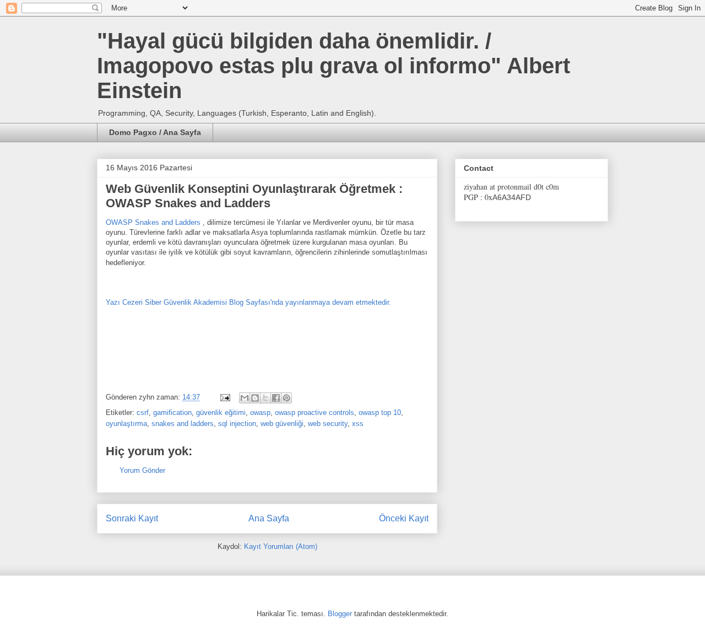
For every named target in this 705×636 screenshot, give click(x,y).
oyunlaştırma (126, 423)
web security (328, 423)
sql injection (237, 423)
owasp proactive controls (314, 412)
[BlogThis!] (255, 397)
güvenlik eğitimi (221, 412)
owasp (260, 412)
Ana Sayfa (268, 518)
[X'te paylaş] (265, 397)
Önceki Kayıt (404, 518)
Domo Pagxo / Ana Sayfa (155, 132)
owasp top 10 (380, 412)
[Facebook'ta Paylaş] (275, 397)
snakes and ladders (182, 423)
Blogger (340, 614)
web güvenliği (282, 423)
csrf (143, 412)
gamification (172, 412)
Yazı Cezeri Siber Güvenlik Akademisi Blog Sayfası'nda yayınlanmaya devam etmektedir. (248, 302)
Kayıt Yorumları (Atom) (280, 546)
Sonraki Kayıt (132, 518)
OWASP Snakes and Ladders (154, 222)
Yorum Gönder (142, 470)
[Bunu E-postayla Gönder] (244, 397)
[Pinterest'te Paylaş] (286, 397)
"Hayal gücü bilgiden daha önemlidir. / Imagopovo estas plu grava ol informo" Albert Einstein (333, 66)
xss (358, 423)
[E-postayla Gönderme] (224, 397)
